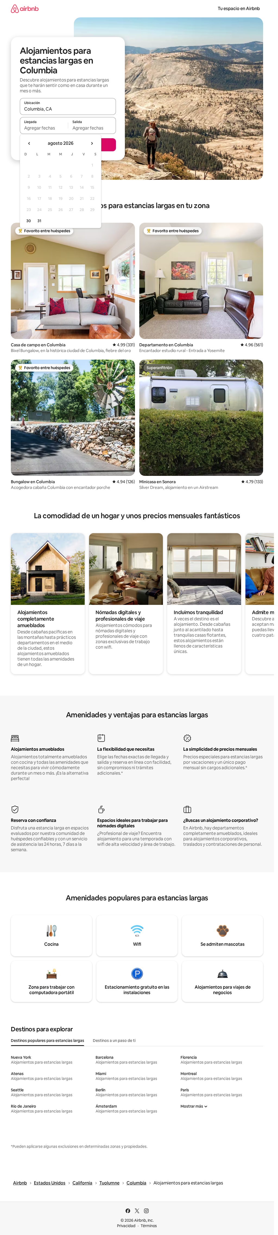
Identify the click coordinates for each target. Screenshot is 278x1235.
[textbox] (44, 128)
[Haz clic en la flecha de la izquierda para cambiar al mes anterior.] (29, 143)
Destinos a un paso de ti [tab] (114, 1040)
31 (39, 220)
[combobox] (68, 109)
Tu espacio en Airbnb (239, 8)
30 (28, 220)
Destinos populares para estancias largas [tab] (47, 1040)
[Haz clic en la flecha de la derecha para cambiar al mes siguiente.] (91, 143)
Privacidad (126, 1225)
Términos (149, 1225)
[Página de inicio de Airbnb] (25, 8)
